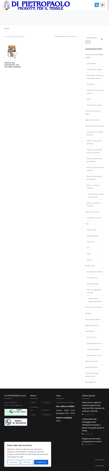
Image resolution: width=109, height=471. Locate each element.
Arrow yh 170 (91, 337)
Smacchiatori (89, 331)
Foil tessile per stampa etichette (95, 133)
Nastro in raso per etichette (93, 186)
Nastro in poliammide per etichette (94, 159)
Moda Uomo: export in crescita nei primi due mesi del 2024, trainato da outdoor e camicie (93, 406)
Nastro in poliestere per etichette (95, 168)
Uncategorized (90, 382)
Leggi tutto (14, 52)
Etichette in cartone (92, 212)
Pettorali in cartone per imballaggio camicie (95, 76)
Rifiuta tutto (27, 462)
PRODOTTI (47, 415)
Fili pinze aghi (90, 266)
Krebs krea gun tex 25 (94, 343)
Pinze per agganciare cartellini (94, 291)
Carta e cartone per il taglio (92, 112)
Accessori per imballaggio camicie (94, 55)
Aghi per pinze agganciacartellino (94, 299)
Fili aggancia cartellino (95, 272)
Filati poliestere (92, 236)
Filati (87, 224)
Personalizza (14, 462)
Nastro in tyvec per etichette (93, 204)
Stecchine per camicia (94, 105)
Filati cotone (91, 230)
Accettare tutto (41, 462)
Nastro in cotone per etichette (94, 142)
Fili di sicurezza (92, 278)
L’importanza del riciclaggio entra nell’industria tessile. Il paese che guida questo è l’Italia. (93, 425)
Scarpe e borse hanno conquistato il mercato (92, 440)
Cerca (88, 42)
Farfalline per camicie (94, 69)
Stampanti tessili (91, 367)
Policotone (91, 242)
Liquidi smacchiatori (94, 349)
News (34, 415)
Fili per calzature (93, 284)
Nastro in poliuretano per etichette (94, 177)
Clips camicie (91, 63)
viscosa (89, 260)
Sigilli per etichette (92, 325)
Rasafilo (88, 313)
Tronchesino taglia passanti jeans (91, 374)
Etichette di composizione (94, 126)
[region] (27, 454)
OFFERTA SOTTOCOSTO (94, 307)
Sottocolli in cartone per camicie (95, 91)
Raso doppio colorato (93, 319)
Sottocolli (90, 84)
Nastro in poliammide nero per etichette (94, 151)
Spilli (88, 99)
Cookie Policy (100, 466)
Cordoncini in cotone (94, 218)
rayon (89, 254)
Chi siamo (46, 402)
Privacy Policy (100, 460)
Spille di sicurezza (91, 361)
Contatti (46, 410)
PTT (88, 248)
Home (6, 28)
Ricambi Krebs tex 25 (94, 355)
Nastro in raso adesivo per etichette (96, 195)
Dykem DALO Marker (92, 120)
